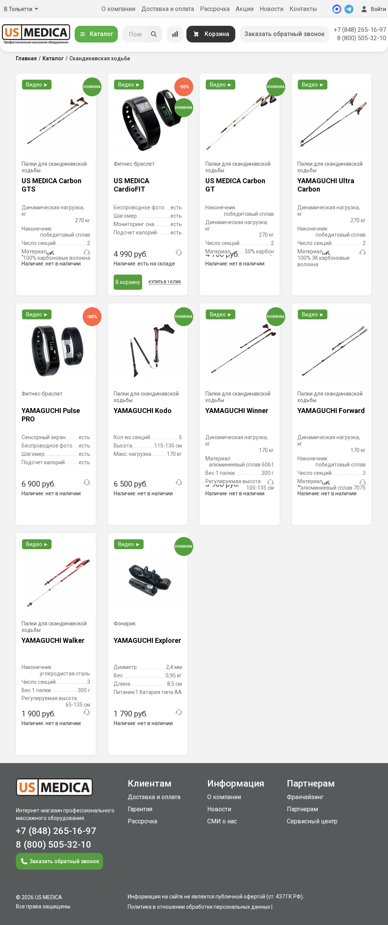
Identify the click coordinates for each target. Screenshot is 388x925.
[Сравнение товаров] (175, 34)
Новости (271, 9)
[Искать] (154, 34)
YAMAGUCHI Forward (331, 411)
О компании (118, 9)
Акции (244, 9)
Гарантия (140, 809)
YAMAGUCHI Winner (236, 411)
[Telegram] (349, 9)
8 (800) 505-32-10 (361, 38)
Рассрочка (215, 9)
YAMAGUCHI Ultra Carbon (325, 185)
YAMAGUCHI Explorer (147, 640)
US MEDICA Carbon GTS (51, 185)
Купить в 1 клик (165, 282)
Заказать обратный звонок (284, 34)
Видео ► (37, 85)
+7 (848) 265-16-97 (360, 29)
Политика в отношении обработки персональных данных (199, 907)
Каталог (101, 34)
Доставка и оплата (167, 9)
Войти (378, 9)
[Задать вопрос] (87, 253)
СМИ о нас (222, 821)
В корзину (128, 282)
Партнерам (302, 809)
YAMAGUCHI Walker (53, 640)
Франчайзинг (305, 797)
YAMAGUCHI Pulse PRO (51, 415)
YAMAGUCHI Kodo (143, 411)
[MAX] (336, 9)
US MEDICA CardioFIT (131, 185)
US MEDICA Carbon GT (235, 185)
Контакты (303, 9)
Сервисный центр (312, 821)
